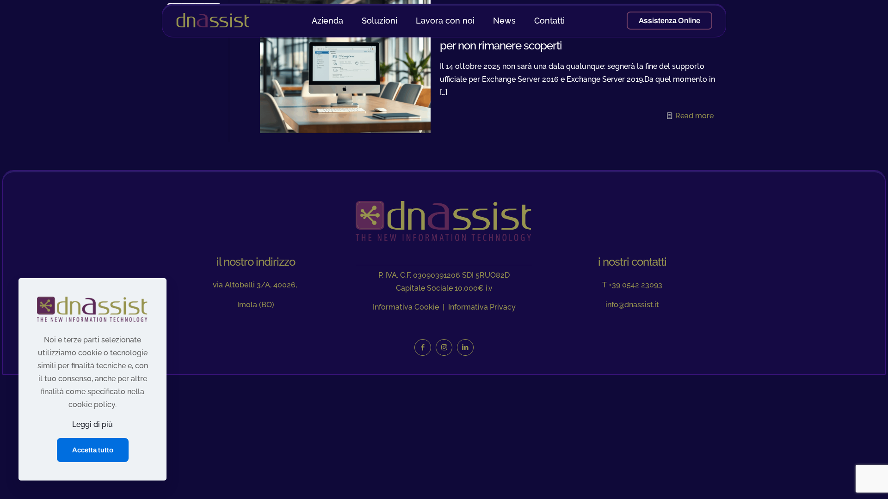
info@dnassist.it (632, 304)
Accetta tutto (92, 450)
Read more (694, 115)
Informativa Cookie (406, 307)
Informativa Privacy (482, 307)
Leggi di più (92, 424)
